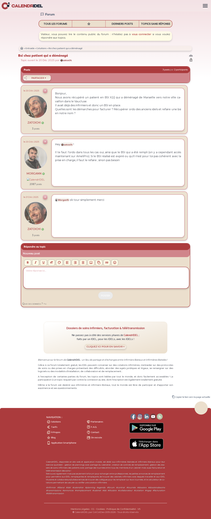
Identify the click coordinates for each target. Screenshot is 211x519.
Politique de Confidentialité (121, 509)
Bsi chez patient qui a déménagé (43, 56)
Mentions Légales (80, 509)
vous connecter (141, 34)
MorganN (36, 173)
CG (92, 509)
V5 (139, 509)
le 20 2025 (31, 90)
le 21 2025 (30, 197)
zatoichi (36, 122)
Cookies (100, 509)
